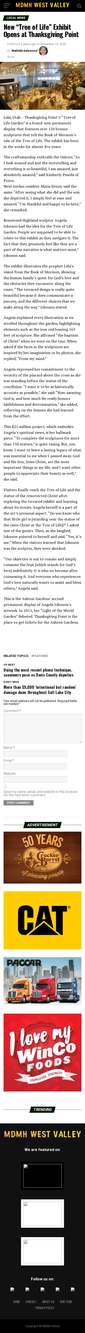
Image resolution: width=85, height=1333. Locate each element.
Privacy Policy (44, 1308)
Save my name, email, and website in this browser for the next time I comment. (41, 793)
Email (9, 760)
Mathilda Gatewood (24, 50)
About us (48, 1301)
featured (40, 656)
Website (10, 773)
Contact (31, 1301)
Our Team (66, 1301)
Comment (12, 710)
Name (9, 747)
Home (16, 1301)
